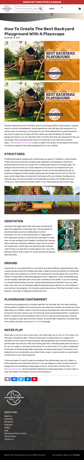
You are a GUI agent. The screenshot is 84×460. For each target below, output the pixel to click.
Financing (8, 419)
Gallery (7, 428)
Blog (6, 431)
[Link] (7, 8)
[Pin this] (34, 379)
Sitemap (77, 455)
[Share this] (14, 379)
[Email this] (7, 379)
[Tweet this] (21, 379)
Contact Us (9, 439)
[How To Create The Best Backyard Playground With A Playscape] (42, 42)
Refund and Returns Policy (15, 433)
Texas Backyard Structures (21, 143)
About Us (8, 416)
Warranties (8, 422)
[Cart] (79, 8)
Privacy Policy (10, 436)
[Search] (40, 8)
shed (36, 322)
